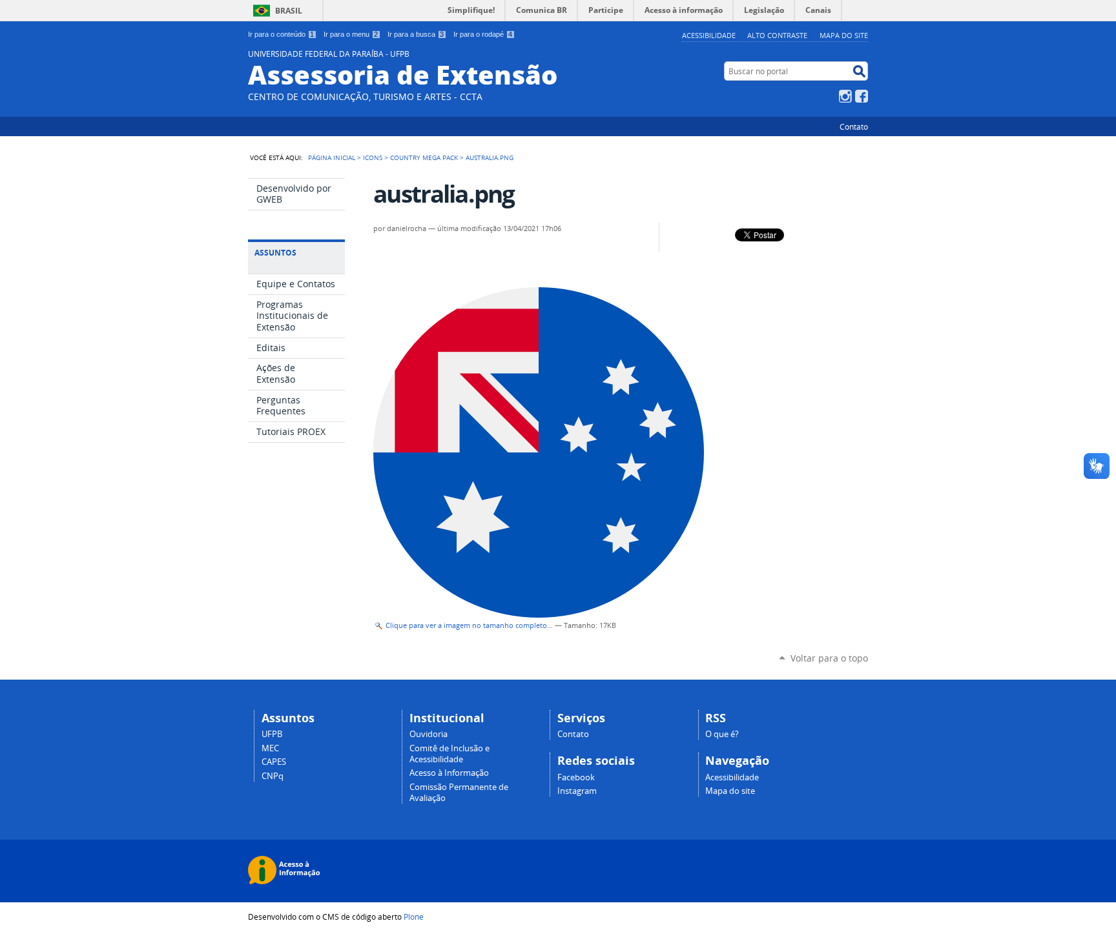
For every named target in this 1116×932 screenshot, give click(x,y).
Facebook (861, 96)
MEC (270, 748)
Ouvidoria (428, 734)
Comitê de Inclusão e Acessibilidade (449, 754)
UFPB (272, 734)
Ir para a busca (416, 34)
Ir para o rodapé (482, 34)
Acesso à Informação (449, 772)
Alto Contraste (777, 35)
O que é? (722, 734)
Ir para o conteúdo (281, 34)
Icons (372, 157)
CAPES (274, 761)
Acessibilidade (709, 35)
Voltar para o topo (829, 658)
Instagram (845, 96)
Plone (414, 916)
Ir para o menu (351, 34)
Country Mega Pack (424, 157)
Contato (854, 126)
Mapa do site (844, 35)
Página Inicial (331, 157)
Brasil (288, 10)
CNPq (273, 776)
